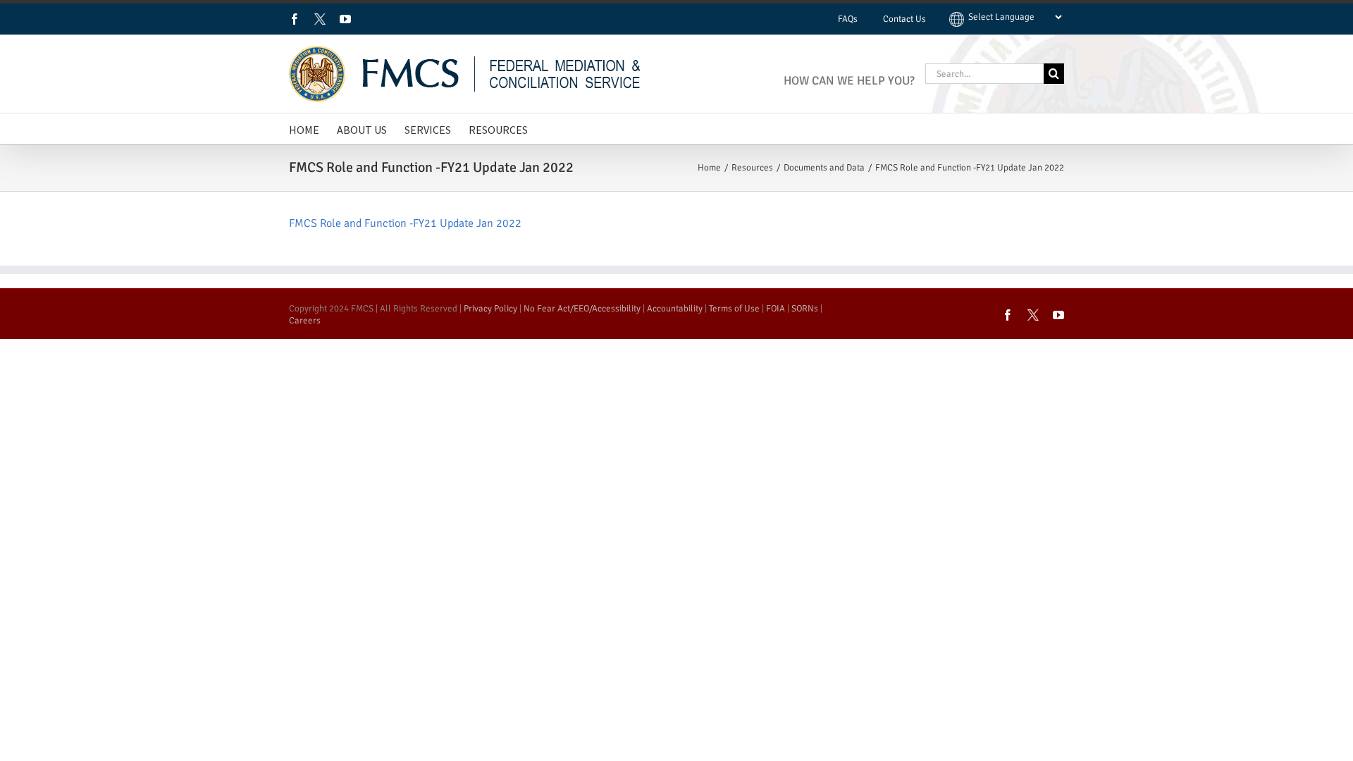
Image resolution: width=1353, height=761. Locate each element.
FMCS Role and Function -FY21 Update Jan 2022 (405, 223)
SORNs (804, 308)
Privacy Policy (490, 308)
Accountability (675, 308)
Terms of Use (734, 308)
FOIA (775, 308)
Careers (305, 320)
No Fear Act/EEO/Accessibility (582, 308)
